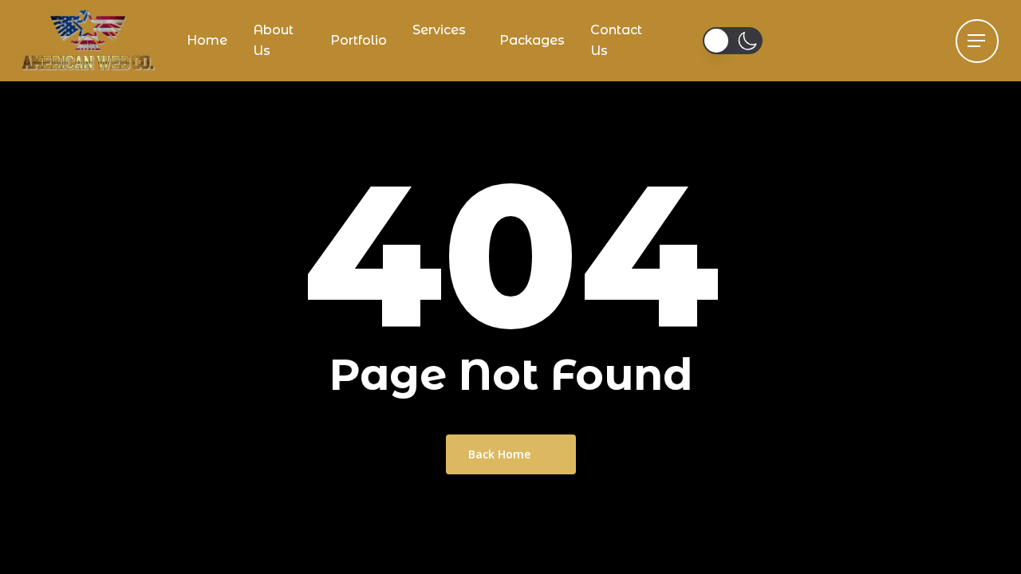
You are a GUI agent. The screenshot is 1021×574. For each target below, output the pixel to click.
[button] (977, 41)
